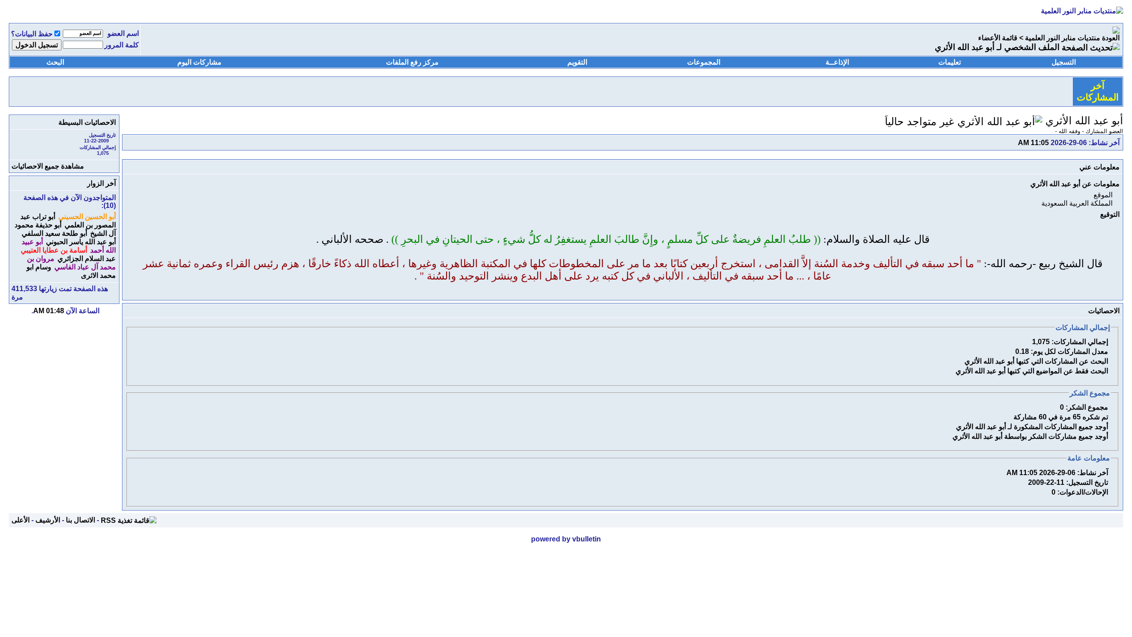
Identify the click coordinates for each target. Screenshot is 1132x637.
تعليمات (949, 62)
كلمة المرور (121, 45)
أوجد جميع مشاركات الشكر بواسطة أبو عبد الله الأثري (1030, 436)
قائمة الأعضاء (997, 38)
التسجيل (1064, 62)
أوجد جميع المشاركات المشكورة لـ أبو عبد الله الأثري (1032, 426)
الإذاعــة (837, 62)
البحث (55, 62)
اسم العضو (123, 33)
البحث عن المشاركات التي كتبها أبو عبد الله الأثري (1036, 361)
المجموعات (703, 62)
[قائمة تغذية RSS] (129, 520)
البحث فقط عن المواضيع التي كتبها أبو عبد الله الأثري (1032, 371)
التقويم (577, 62)
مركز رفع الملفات (412, 62)
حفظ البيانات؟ (32, 34)
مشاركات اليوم (199, 62)
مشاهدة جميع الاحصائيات (47, 166)
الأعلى (20, 520)
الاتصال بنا (80, 520)
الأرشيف (47, 520)
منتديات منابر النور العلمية (1062, 38)
